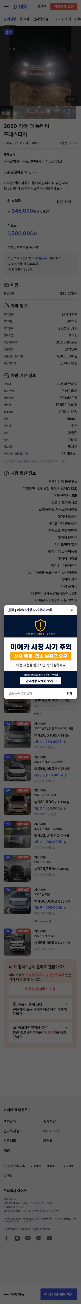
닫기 (69, 693)
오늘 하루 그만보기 (20, 693)
